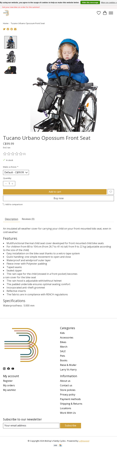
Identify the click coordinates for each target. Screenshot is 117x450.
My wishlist (9, 390)
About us (65, 380)
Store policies (67, 390)
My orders (9, 385)
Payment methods (70, 399)
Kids (62, 333)
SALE (63, 351)
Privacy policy (67, 394)
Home (6, 23)
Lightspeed (84, 440)
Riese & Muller (68, 365)
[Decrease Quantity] (6, 184)
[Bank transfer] (55, 445)
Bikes (63, 342)
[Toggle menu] (111, 13)
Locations (65, 408)
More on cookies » (109, 3)
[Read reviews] (13, 154)
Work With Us (68, 412)
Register (8, 380)
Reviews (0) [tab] (28, 219)
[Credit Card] (60, 445)
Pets (62, 356)
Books (63, 360)
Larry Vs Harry (68, 369)
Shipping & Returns (71, 403)
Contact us (66, 385)
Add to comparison (14, 204)
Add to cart (55, 191)
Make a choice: (10, 166)
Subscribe (70, 425)
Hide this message (90, 3)
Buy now (59, 198)
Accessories (66, 337)
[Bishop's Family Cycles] (6, 13)
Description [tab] (11, 219)
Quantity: (7, 178)
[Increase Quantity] (12, 184)
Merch (63, 346)
